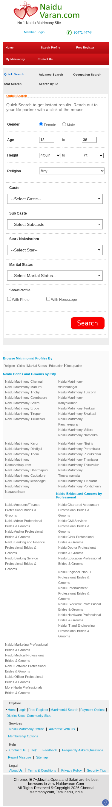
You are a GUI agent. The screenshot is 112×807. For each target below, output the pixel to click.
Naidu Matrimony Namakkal (78, 435)
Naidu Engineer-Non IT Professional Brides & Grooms (74, 577)
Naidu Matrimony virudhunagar (70, 384)
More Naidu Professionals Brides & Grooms (23, 690)
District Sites (16, 715)
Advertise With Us (62, 729)
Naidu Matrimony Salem (22, 403)
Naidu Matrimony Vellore (75, 429)
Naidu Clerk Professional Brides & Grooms (76, 539)
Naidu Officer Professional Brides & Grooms (24, 679)
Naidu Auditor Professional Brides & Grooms (24, 534)
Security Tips (96, 770)
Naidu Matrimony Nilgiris (75, 443)
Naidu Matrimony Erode (22, 408)
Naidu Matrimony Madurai (23, 387)
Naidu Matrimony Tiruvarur (77, 481)
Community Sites (39, 715)
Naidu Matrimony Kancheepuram (70, 421)
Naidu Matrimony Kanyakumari (70, 400)
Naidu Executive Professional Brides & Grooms (79, 606)
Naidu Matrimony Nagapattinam (17, 488)
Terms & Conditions (42, 770)
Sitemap (42, 757)
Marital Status (37, 365)
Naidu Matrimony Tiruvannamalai (70, 472)
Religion (9, 365)
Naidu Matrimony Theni (22, 454)
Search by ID (48, 83)
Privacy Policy (71, 770)
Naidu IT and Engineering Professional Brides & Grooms (76, 631)
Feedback (49, 750)
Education (56, 365)
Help (34, 750)
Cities (21, 365)
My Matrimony (15, 59)
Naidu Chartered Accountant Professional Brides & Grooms (78, 510)
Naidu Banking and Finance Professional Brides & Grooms (25, 547)
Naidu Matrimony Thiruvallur (78, 465)
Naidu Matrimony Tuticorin (77, 392)
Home (9, 47)
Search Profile (50, 47)
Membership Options (23, 736)
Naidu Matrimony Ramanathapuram (18, 462)
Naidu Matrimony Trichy (22, 392)
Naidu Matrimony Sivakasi (77, 413)
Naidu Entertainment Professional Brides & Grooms (73, 593)
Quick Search (14, 74)
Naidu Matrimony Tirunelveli (25, 419)
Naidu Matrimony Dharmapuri (26, 470)
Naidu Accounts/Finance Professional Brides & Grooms (22, 510)
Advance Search (51, 74)
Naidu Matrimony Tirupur (23, 413)
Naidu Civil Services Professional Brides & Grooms (73, 526)
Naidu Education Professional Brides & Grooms (79, 560)
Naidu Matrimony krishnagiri (25, 481)
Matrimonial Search (64, 709)
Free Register (85, 47)
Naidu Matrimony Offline (26, 729)
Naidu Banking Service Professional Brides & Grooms (21, 563)
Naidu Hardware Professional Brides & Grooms (79, 617)
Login (22, 709)
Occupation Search (87, 74)
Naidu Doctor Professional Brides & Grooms (77, 550)
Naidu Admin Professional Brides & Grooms (23, 523)
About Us (16, 770)
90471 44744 (83, 32)
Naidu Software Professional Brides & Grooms (25, 668)
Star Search (13, 83)
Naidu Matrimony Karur (22, 443)
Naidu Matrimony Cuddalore (25, 475)
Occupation (73, 365)
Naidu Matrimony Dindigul (23, 449)
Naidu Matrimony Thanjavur (78, 459)
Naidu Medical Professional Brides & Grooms (24, 657)
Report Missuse (19, 757)
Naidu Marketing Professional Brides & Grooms (26, 647)
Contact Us (45, 59)
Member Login (34, 32)
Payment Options (92, 709)
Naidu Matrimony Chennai (23, 381)
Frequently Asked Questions (82, 750)
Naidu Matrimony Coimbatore (26, 397)
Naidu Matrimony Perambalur (79, 449)
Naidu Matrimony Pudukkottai (79, 454)
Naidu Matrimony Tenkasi (76, 408)
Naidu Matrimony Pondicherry (79, 486)
